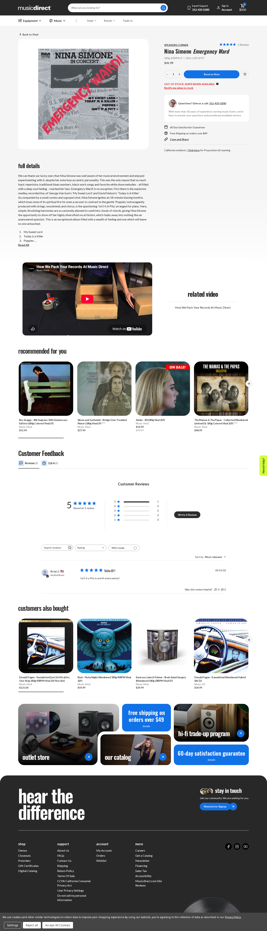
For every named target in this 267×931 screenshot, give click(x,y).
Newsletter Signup (215, 806)
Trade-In (128, 20)
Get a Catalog (144, 855)
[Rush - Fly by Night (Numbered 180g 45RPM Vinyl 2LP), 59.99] (104, 646)
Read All (23, 245)
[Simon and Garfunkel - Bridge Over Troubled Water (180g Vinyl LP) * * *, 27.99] (104, 388)
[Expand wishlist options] (245, 74)
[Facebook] (228, 846)
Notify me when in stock (178, 87)
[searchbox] (53, 547)
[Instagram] (237, 846)
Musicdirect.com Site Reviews (148, 883)
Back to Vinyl (30, 34)
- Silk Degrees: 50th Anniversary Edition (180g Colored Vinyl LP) (43, 421)
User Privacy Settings (70, 890)
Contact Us (64, 860)
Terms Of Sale (66, 876)
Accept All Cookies (57, 925)
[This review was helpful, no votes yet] (216, 589)
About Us (63, 850)
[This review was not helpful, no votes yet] (222, 589)
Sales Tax (141, 870)
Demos (22, 850)
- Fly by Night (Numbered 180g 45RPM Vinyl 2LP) (104, 679)
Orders (100, 855)
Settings (12, 925)
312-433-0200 (217, 103)
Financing (141, 865)
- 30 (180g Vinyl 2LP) (150, 419)
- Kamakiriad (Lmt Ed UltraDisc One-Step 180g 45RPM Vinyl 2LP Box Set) (44, 679)
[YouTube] (245, 846)
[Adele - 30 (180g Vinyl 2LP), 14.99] (162, 388)
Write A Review (187, 514)
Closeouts (24, 855)
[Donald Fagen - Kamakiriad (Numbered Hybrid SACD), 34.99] (221, 646)
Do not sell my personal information (71, 898)
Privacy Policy (233, 917)
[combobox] (90, 548)
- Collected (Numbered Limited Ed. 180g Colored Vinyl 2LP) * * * (221, 421)
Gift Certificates (28, 865)
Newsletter (142, 860)
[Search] (163, 8)
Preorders (24, 860)
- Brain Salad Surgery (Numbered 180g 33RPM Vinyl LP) (161, 679)
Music (58, 20)
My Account (104, 850)
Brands (108, 20)
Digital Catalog (27, 870)
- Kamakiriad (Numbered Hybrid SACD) (220, 679)
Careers (140, 850)
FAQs (60, 855)
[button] (248, 385)
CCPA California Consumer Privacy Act (74, 883)
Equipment (30, 20)
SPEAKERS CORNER (176, 45)
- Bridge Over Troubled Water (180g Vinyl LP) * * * (102, 421)
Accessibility (143, 876)
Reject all (32, 925)
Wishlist (101, 860)
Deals (90, 20)
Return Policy (65, 870)
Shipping (62, 865)
